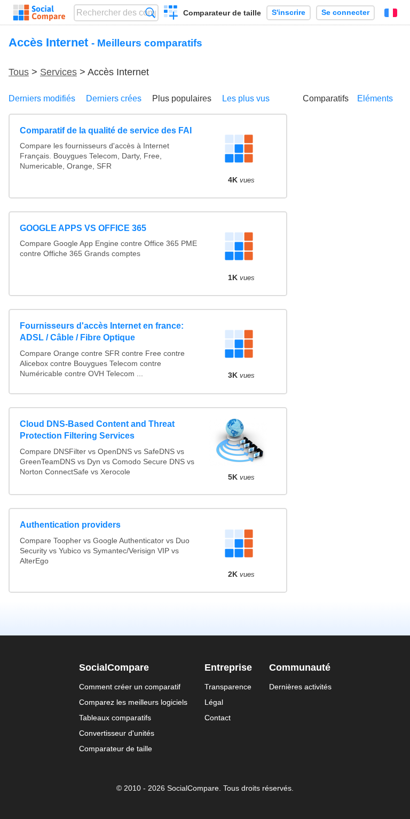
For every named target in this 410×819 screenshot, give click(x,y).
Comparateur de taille (222, 13)
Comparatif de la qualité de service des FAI (106, 130)
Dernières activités (300, 686)
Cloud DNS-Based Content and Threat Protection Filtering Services (97, 429)
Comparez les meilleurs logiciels (133, 702)
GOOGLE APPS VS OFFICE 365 (83, 228)
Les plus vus (246, 98)
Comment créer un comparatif (129, 686)
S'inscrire (288, 13)
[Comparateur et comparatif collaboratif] (39, 13)
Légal (213, 702)
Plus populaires (181, 98)
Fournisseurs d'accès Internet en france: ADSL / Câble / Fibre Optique (102, 331)
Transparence (227, 686)
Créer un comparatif (171, 14)
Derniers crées (113, 98)
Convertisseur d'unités (116, 733)
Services (58, 72)
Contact (217, 717)
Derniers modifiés (42, 98)
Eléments (375, 98)
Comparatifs (326, 98)
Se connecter (345, 13)
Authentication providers (70, 524)
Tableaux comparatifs (115, 717)
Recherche (150, 12)
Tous (19, 72)
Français (390, 13)
